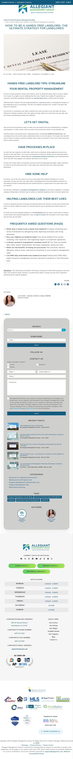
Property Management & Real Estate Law (24, 482)
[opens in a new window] (36, 723)
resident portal (50, 566)
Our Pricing (53, 625)
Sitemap (25, 745)
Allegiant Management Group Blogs (20, 497)
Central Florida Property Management (48, 497)
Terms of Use (30, 408)
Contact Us (53, 639)
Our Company (53, 634)
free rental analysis (36, 572)
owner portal (21, 566)
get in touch (40, 215)
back (7, 314)
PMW (38, 743)
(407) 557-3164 (63, 2)
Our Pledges (53, 628)
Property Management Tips (19, 485)
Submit (36, 345)
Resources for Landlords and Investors (23, 477)
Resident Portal (24, 2)
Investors (11, 500)
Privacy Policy (17, 408)
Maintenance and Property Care (20, 480)
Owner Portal (8, 2)
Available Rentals (53, 631)
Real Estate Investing (17, 487)
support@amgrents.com (20, 649)
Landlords (45, 500)
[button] (21, 559)
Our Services (53, 622)
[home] (36, 14)
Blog (53, 637)
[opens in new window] (55, 284)
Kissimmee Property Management (28, 500)
